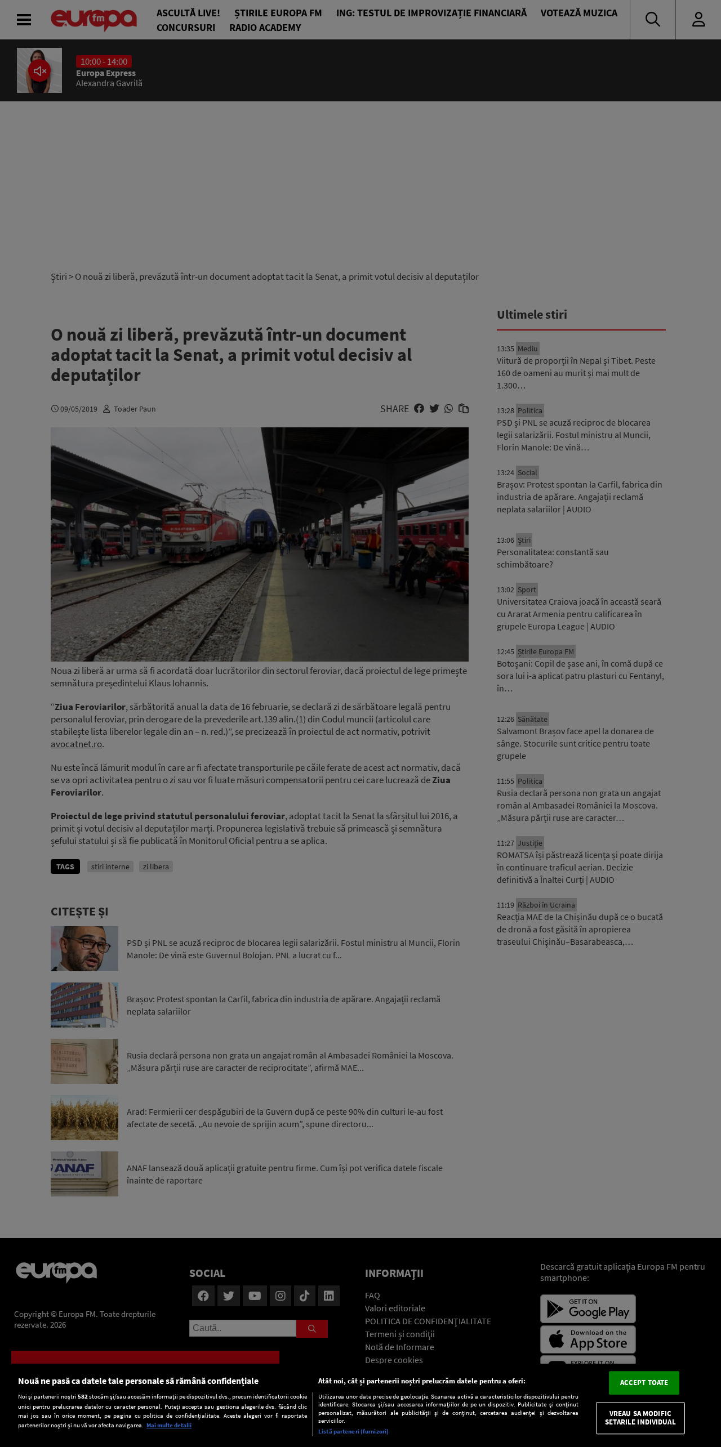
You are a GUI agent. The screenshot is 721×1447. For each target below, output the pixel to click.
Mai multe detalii (169, 1425)
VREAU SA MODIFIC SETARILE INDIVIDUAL (640, 1418)
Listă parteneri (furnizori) (353, 1431)
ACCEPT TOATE (644, 1382)
